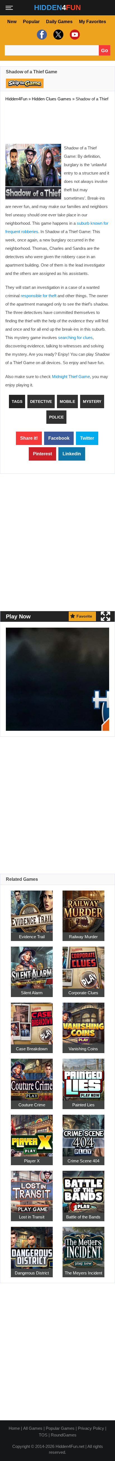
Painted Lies (83, 1104)
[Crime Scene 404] (83, 1132)
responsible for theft (38, 295)
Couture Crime (31, 1104)
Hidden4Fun (16, 98)
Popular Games (60, 1428)
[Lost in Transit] (32, 1188)
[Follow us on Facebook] (41, 34)
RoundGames (63, 1435)
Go (104, 50)
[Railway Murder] (83, 908)
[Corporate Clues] (83, 964)
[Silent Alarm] (32, 964)
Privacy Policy (91, 1428)
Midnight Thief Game (71, 376)
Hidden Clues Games (51, 98)
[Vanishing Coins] (83, 1020)
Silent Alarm (32, 992)
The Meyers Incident (83, 1273)
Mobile (67, 401)
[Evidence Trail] (32, 908)
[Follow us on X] (57, 34)
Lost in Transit (31, 1217)
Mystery (92, 401)
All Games (32, 1428)
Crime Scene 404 (83, 1160)
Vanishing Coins (83, 1048)
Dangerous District (32, 1273)
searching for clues (75, 337)
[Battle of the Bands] (83, 1188)
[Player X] (32, 1132)
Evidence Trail (32, 936)
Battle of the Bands (83, 1217)
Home (14, 1428)
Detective (41, 401)
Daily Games (59, 21)
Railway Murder (83, 936)
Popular (31, 21)
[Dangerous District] (32, 1244)
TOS (43, 1435)
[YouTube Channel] (74, 34)
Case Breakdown (31, 1048)
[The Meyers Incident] (83, 1244)
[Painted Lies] (83, 1076)
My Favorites (92, 21)
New (11, 21)
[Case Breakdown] (32, 1020)
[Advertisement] (57, 122)
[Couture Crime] (32, 1076)
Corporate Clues (83, 992)
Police (56, 417)
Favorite (84, 616)
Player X (32, 1160)
